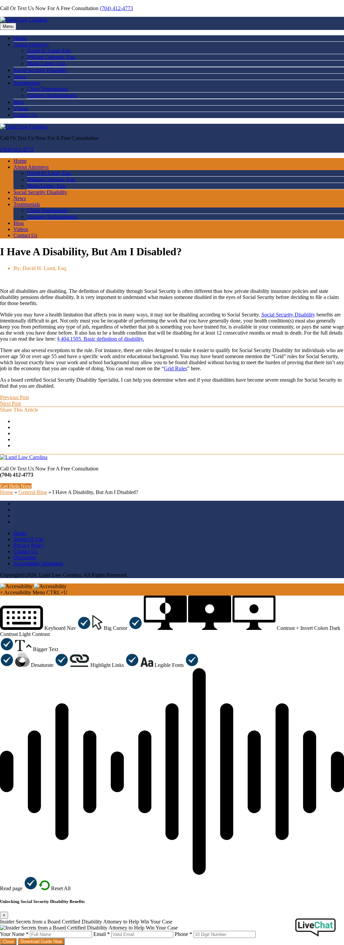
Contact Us (25, 115)
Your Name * (14, 934)
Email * (101, 934)
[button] (45, 628)
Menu (8, 26)
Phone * (183, 934)
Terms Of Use (28, 539)
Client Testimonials (47, 89)
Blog (18, 102)
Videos (20, 108)
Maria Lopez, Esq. (46, 63)
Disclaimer (24, 557)
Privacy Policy (28, 545)
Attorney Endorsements (52, 95)
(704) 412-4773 (116, 8)
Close (8, 941)
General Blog (32, 492)
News (19, 76)
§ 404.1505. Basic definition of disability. (100, 339)
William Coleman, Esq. (51, 57)
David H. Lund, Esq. (49, 50)
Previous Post (14, 397)
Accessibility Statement (38, 563)
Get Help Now (16, 486)
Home (20, 38)
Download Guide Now (41, 941)
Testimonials (26, 83)
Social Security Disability (40, 70)
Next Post (10, 403)
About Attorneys (31, 44)
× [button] (1, 592)
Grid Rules (175, 368)
